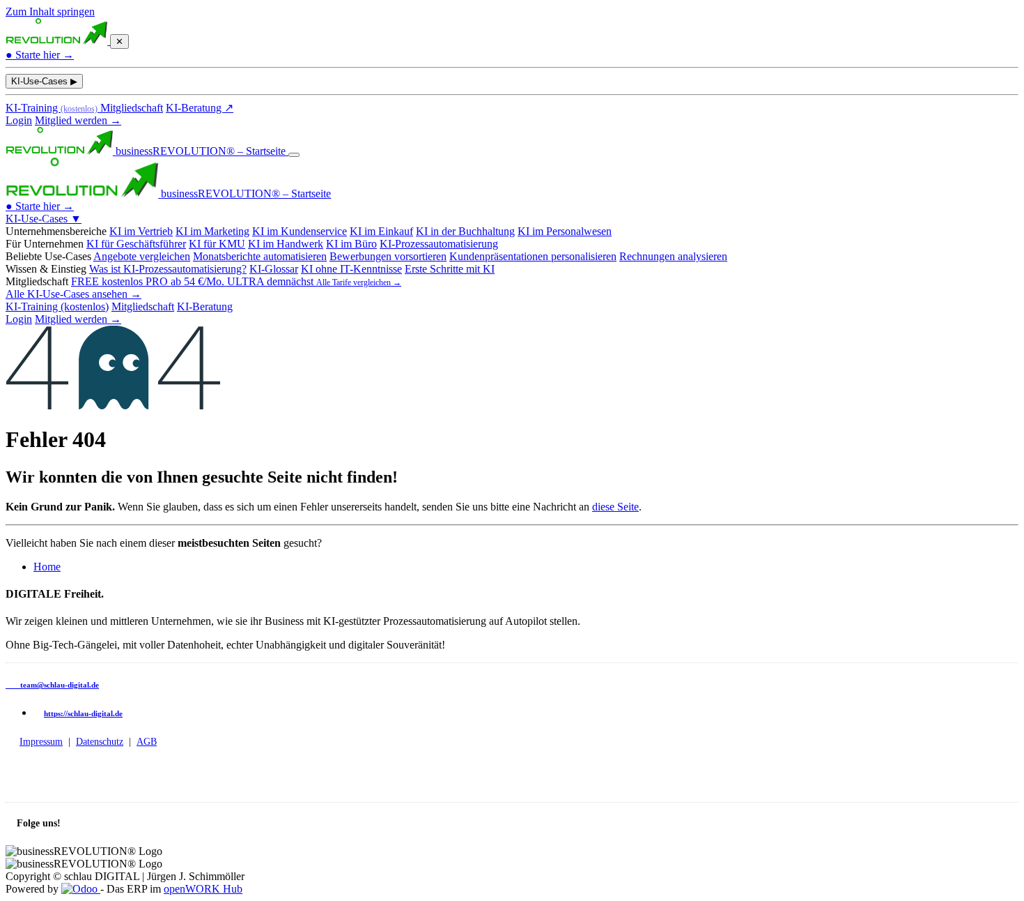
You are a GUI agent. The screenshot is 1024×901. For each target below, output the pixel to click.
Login (19, 120)
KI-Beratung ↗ (199, 108)
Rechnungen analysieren (673, 256)
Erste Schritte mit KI (450, 269)
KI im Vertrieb (141, 231)
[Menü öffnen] (294, 155)
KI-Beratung (205, 306)
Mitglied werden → (78, 120)
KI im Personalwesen (565, 231)
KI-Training (52, 108)
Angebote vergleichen (141, 256)
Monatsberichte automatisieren (260, 256)
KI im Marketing (212, 231)
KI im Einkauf (381, 231)
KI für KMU (217, 244)
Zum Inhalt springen (50, 11)
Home (47, 567)
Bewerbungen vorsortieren (388, 256)
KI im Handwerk (285, 244)
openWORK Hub (203, 889)
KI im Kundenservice (299, 231)
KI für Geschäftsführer (136, 244)
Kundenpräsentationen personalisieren (532, 256)
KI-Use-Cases (44, 81)
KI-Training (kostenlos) (57, 306)
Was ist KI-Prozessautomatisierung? (168, 269)
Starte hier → (40, 55)
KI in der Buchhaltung (465, 231)
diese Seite (615, 507)
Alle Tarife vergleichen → (358, 282)
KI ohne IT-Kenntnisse (351, 269)
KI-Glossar (273, 269)
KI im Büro (351, 244)
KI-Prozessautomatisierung (439, 244)
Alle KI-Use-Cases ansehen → (73, 294)
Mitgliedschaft (131, 108)
